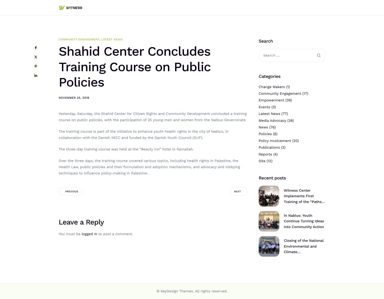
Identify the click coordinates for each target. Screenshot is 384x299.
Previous (71, 191)
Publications (269, 147)
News (263, 127)
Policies (265, 134)
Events (264, 107)
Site (262, 161)
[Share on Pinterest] (36, 66)
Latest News (112, 39)
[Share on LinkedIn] (36, 75)
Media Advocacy (272, 120)
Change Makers (272, 87)
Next (237, 191)
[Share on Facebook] (36, 47)
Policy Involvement (275, 141)
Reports (265, 154)
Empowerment (271, 100)
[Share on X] (36, 57)
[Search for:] (292, 55)
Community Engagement (79, 39)
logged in (89, 234)
